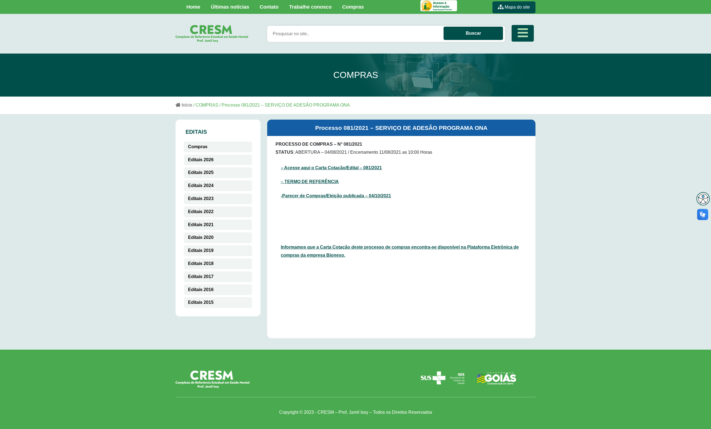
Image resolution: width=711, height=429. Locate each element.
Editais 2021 (201, 224)
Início (186, 105)
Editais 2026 (201, 159)
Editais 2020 (201, 237)
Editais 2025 (201, 172)
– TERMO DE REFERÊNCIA (310, 181)
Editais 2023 (201, 198)
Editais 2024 (201, 185)
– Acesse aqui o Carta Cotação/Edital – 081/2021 (331, 167)
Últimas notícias (230, 7)
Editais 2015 (201, 302)
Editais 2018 (201, 263)
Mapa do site (517, 7)
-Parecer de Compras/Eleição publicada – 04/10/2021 (336, 195)
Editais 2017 (201, 276)
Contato (269, 7)
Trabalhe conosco (310, 7)
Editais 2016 (201, 289)
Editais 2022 (201, 211)
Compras (353, 7)
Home (193, 7)
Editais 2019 (201, 250)
